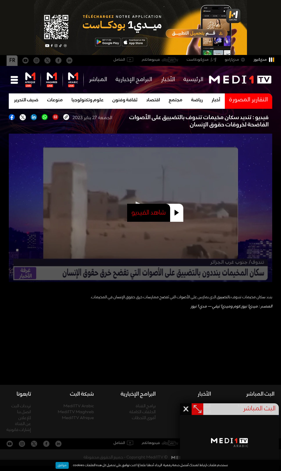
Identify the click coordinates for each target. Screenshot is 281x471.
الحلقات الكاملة (143, 412)
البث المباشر (260, 394)
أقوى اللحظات (144, 418)
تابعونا (23, 394)
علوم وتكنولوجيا (88, 100)
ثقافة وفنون (124, 100)
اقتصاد (153, 100)
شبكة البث (82, 394)
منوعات (55, 100)
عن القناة (23, 424)
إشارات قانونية (19, 430)
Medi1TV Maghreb (76, 412)
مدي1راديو (232, 60)
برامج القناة (146, 406)
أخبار (216, 100)
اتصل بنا (24, 412)
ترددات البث (21, 406)
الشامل (119, 60)
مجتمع (175, 100)
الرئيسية (193, 79)
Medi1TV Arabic (78, 406)
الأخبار (168, 79)
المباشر (98, 79)
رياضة (197, 100)
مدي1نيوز (260, 60)
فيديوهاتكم (151, 60)
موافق (62, 465)
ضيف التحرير (26, 100)
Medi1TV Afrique (78, 418)
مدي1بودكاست (198, 60)
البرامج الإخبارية (134, 79)
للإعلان (24, 418)
